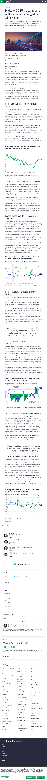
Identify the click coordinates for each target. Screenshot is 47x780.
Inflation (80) (19, 686)
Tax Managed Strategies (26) (37, 690)
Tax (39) (33, 687)
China (5, 604)
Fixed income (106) (20, 674)
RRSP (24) (33, 682)
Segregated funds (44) (36, 684)
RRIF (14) (33, 679)
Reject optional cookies (31, 777)
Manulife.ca (4, 744)
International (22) (20, 694)
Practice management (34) (22, 728)
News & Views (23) (21, 717)
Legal (3, 751)
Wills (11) (33, 729)
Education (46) (5, 718)
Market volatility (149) (21, 709)
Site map (3, 760)
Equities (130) (5, 723)
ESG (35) (4, 726)
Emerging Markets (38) (7, 721)
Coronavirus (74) (5, 699)
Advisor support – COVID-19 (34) (8, 669)
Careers (3, 746)
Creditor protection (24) (7, 705)
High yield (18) (20, 683)
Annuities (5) (4, 678)
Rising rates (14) (34, 676)
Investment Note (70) (21, 697)
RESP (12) (33, 671)
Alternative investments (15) (8, 675)
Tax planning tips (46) (36, 692)
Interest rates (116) (21, 691)
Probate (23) (19, 730)
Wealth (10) (33, 723)
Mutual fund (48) (20, 714)
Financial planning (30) (21, 671)
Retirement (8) (34, 674)
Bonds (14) (4, 686)
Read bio (11, 537)
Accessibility (4, 755)
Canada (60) (4, 689)
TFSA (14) (33, 698)
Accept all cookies (41, 777)
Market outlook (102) (21, 706)
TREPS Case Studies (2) (36, 706)
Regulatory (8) (34, 668)
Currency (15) (4, 707)
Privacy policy (4, 753)
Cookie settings (5, 777)
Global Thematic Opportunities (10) (20, 680)
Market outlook (7, 593)
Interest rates (7, 602)
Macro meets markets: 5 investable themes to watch (19, 622)
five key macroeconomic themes (28, 53)
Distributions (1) (5, 710)
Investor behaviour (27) (21, 704)
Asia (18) (4, 681)
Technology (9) (34, 695)
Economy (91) (5, 715)
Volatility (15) (34, 721)
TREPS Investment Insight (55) (36, 709)
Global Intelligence (8, 598)
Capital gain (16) (5, 691)
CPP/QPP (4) (4, 702)
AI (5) (3, 673)
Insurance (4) (19, 689)
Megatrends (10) (20, 712)
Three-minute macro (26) (36, 700)
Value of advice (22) (35, 718)
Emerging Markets (8, 606)
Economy (6, 595)
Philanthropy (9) (20, 725)
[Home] (1, 1)
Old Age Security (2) (21, 720)
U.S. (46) (33, 715)
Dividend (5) (4, 713)
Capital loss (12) (5, 694)
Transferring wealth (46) (36, 703)
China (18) (4, 697)
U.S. (5, 600)
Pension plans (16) (20, 722)
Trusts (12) (33, 713)
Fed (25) (3, 731)
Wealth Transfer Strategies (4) (37, 726)
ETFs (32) (4, 729)
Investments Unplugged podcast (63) (22, 700)
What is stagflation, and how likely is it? (15, 643)
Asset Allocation (7, 585)
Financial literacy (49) (21, 668)
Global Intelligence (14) (21, 676)
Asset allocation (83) (6, 683)
